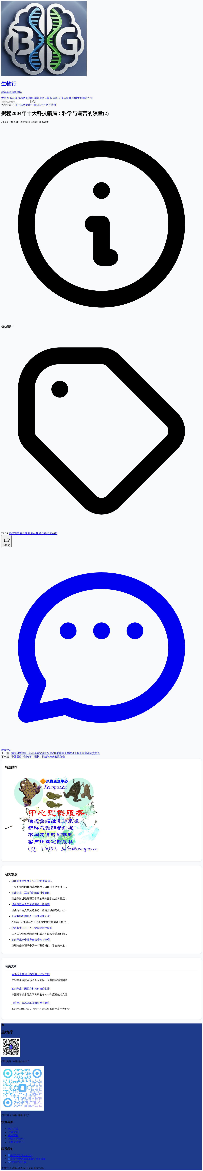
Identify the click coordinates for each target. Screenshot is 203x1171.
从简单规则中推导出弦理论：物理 (31, 939)
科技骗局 (36, 533)
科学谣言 (14, 533)
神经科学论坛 (15, 1138)
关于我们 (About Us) (21, 1155)
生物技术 (77, 98)
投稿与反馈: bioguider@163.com (27, 1158)
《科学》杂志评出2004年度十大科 (31, 1003)
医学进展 (51, 104)
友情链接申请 (18, 1162)
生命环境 (44, 98)
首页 (3, 98)
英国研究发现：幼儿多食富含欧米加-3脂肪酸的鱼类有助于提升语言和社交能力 (55, 753)
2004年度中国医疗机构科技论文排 (31, 988)
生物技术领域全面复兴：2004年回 (31, 974)
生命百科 (12, 98)
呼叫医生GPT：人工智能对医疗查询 (32, 928)
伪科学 (46, 533)
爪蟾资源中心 (15, 1142)
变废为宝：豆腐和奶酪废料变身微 (31, 892)
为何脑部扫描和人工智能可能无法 (31, 916)
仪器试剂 (23, 98)
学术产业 (87, 98)
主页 (15, 104)
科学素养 (25, 533)
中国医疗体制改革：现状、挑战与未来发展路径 (38, 756)
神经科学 (34, 98)
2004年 (53, 533)
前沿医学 (38, 104)
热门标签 (13, 1128)
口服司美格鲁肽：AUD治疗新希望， (32, 881)
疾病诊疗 (55, 98)
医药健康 (66, 98)
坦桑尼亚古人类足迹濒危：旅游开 (31, 904)
